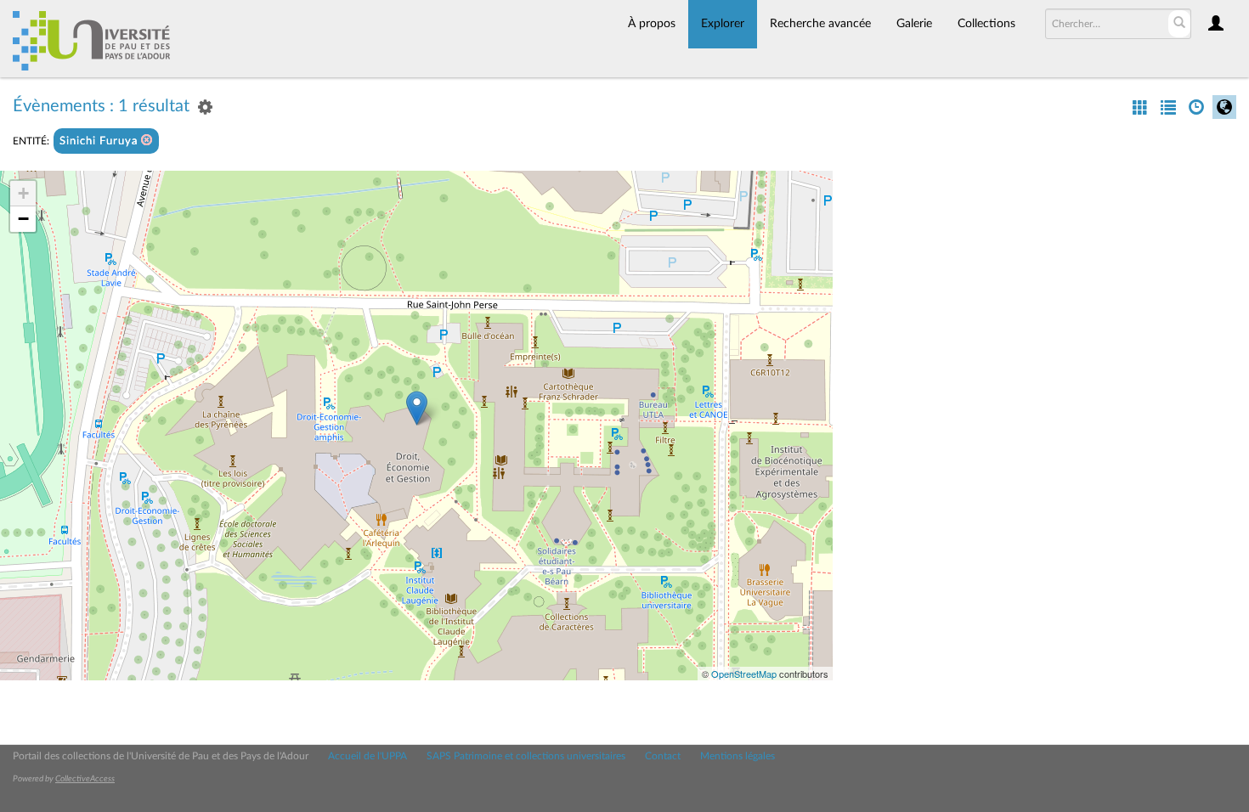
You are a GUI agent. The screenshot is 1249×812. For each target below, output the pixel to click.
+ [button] (23, 193)
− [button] (23, 218)
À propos (651, 24)
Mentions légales (737, 756)
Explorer (722, 24)
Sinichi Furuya (100, 141)
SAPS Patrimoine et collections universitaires (526, 756)
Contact (663, 756)
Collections (986, 24)
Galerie (914, 24)
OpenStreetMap (744, 673)
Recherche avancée (820, 24)
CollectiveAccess (85, 779)
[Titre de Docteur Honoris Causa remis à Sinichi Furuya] (416, 408)
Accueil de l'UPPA (367, 756)
